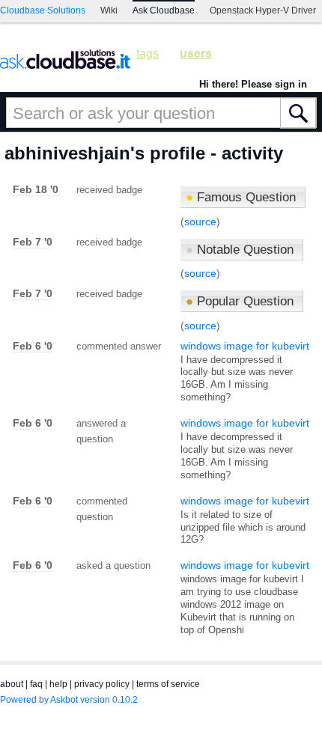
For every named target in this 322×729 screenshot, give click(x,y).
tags (147, 53)
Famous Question (241, 197)
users (196, 53)
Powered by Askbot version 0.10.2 (69, 700)
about (11, 684)
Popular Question (240, 301)
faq (36, 684)
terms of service (168, 684)
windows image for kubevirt (244, 346)
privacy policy (102, 684)
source (200, 222)
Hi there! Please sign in (253, 84)
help (58, 684)
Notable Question (240, 250)
